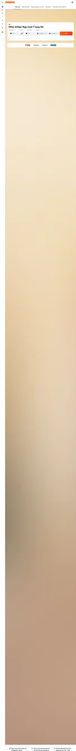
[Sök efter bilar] (2, 13)
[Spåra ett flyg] (2, 23)
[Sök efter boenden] (2, 9)
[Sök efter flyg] (2, 6)
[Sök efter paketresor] (2, 16)
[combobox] (30, 30)
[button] (2, 2)
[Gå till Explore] (2, 20)
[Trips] (2, 27)
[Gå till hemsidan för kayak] (10, 2)
